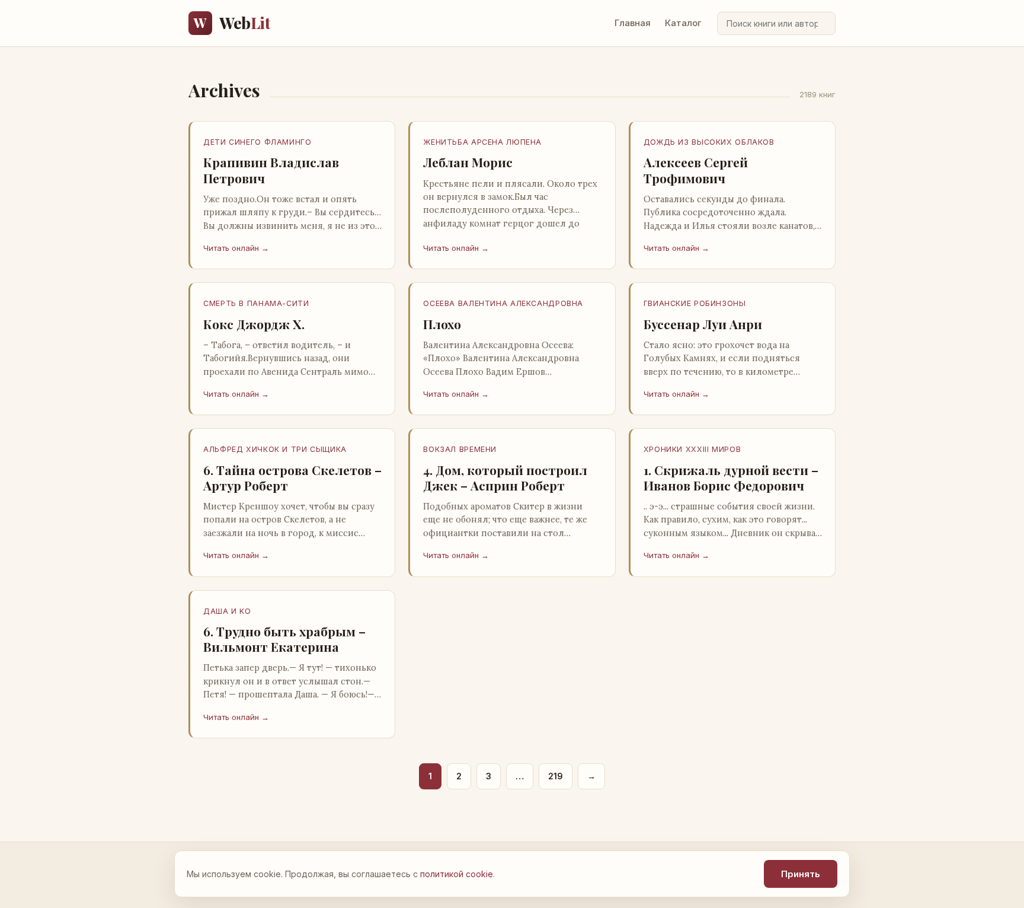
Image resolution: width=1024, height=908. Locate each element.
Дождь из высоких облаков (709, 142)
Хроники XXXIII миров (692, 449)
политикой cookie (456, 874)
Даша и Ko (227, 611)
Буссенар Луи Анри (703, 324)
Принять (800, 874)
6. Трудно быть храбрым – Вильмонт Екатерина (284, 639)
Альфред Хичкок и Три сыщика (275, 449)
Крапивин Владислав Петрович (271, 170)
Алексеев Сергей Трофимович (696, 170)
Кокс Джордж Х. (254, 324)
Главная (633, 22)
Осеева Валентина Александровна (503, 303)
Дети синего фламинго (257, 142)
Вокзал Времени (460, 449)
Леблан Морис (468, 162)
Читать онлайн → (236, 248)
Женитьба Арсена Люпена (482, 142)
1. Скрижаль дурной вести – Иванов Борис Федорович (731, 477)
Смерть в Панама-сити (256, 303)
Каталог (683, 22)
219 (555, 776)
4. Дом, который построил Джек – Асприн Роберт (505, 477)
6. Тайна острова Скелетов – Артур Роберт (292, 477)
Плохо (442, 324)
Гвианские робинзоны (695, 303)
